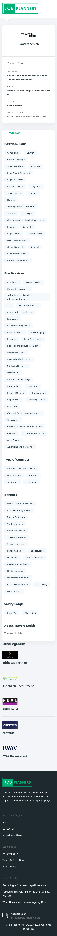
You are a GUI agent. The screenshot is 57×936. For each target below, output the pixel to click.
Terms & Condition (13, 860)
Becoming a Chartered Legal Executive (24, 885)
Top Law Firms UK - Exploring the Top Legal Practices (26, 893)
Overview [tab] (14, 132)
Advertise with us (12, 835)
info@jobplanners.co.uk (25, 917)
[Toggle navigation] (51, 9)
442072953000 (15, 105)
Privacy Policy (10, 853)
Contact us (8, 828)
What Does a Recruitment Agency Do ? (24, 902)
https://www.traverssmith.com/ (26, 116)
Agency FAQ (9, 866)
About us (7, 822)
